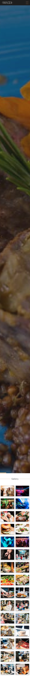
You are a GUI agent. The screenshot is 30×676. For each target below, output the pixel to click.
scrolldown (15, 468)
